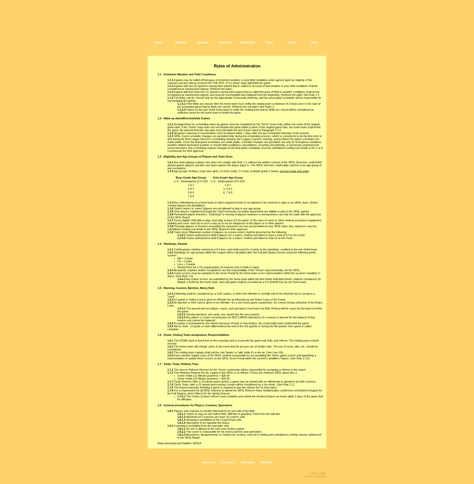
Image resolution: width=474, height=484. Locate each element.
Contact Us (228, 462)
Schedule (225, 42)
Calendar (181, 42)
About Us (208, 462)
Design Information (315, 476)
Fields (292, 42)
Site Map (266, 462)
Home (158, 42)
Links (314, 42)
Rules (269, 42)
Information (247, 42)
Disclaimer (248, 462)
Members (203, 42)
